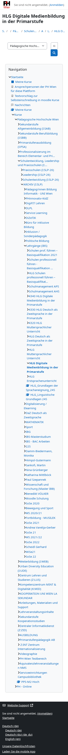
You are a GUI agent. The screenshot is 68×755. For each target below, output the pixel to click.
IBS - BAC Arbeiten (38, 441)
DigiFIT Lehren (35, 203)
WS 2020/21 (34, 513)
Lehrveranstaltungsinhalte (37, 612)
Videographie (28, 654)
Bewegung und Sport (39, 508)
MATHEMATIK (35, 422)
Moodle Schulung (37, 498)
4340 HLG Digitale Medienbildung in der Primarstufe (41, 300)
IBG (28, 432)
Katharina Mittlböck (38, 475)
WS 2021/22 (34, 537)
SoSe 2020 (32, 503)
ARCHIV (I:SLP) (42, 31)
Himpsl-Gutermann (38, 460)
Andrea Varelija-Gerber (41, 527)
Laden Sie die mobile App (18, 751)
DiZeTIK (31, 218)
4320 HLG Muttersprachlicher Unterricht (39, 327)
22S (28, 446)
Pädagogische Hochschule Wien (16, 31)
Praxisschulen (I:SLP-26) (38, 170)
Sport (29, 427)
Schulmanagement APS (44, 286)
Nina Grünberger (37, 470)
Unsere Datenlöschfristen (18, 746)
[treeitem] (34, 382)
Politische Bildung (37, 241)
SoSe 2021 (32, 523)
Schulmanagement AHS (44, 291)
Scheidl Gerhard (36, 547)
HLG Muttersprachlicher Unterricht (39, 354)
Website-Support (18, 705)
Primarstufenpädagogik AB (37, 640)
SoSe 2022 (32, 542)
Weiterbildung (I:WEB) (34, 561)
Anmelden (56, 5)
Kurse (18, 114)
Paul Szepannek (36, 479)
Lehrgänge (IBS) (49, 31)
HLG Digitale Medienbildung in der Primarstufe (60, 31)
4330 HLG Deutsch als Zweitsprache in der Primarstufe (42, 314)
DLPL (29, 208)
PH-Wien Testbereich (33, 658)
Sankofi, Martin (36, 465)
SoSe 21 (31, 532)
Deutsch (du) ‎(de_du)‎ (18, 734)
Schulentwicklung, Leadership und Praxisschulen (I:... (30, 31)
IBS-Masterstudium (38, 436)
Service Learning (36, 213)
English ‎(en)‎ (13, 739)
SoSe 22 (31, 556)
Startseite (3, 31)
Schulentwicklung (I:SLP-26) (41, 179)
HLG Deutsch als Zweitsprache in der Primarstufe (40, 340)
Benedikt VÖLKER (37, 493)
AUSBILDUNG (29, 635)
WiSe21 (31, 552)
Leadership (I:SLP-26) (36, 174)
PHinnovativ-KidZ (37, 198)
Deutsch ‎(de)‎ (10, 726)
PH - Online (24, 686)
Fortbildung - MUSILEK (40, 518)
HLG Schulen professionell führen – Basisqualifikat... (41, 277)
